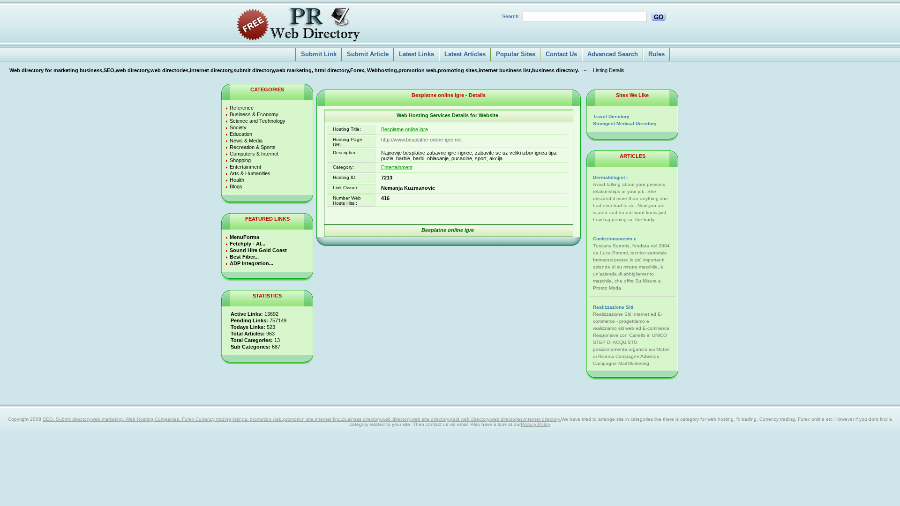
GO (658, 17)
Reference (242, 108)
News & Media (246, 140)
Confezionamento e (615, 238)
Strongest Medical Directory (625, 123)
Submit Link (319, 54)
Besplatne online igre (404, 129)
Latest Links (416, 54)
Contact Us (561, 54)
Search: (511, 16)
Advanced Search (612, 54)
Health (237, 180)
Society (238, 127)
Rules (656, 54)
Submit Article (368, 54)
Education (241, 134)
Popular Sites (515, 54)
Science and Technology (257, 121)
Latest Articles (465, 54)
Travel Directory (611, 116)
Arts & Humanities (250, 173)
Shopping (240, 160)
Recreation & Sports (253, 147)
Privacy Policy (535, 424)
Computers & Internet (254, 153)
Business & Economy (254, 114)
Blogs (236, 186)
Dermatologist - (610, 177)
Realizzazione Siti (613, 307)
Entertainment (245, 167)
